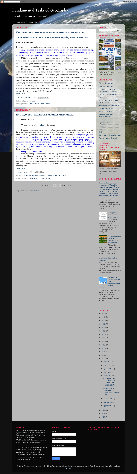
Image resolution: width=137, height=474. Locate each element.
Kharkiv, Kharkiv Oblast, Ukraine (38, 104)
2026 (103, 417)
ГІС (100, 132)
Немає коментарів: (25, 98)
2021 (103, 352)
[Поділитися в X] (43, 98)
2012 (103, 321)
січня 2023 (108, 362)
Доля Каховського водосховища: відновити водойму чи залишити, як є (51, 32)
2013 (103, 324)
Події (101, 97)
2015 (103, 331)
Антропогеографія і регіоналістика (106, 116)
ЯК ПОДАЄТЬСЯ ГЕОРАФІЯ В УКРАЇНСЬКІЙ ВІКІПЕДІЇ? (45, 115)
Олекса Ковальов (29, 101)
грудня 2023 (108, 406)
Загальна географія (33, 22)
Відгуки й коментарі (106, 83)
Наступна (66, 185)
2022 (103, 355)
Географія (39, 125)
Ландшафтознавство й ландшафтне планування (108, 90)
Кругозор (102, 129)
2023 (103, 359)
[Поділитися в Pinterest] (48, 98)
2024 (103, 410)
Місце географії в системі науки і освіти (37, 175)
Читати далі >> (21, 94)
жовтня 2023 (108, 402)
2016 (103, 334)
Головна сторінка (20, 22)
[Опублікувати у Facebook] (46, 98)
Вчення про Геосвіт (106, 109)
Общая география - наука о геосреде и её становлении (114, 239)
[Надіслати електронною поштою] (39, 98)
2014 (103, 328)
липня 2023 (108, 376)
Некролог (102, 120)
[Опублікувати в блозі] (41, 98)
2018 (103, 341)
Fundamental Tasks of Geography (40, 10)
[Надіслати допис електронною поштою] (35, 98)
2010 (103, 314)
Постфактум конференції (108, 138)
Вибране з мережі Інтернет (109, 94)
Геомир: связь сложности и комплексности (113, 215)
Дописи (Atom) (33, 191)
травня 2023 (108, 369)
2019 (103, 345)
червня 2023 (108, 372)
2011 (103, 317)
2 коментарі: (22, 172)
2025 (103, 414)
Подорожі (102, 126)
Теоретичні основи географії (109, 106)
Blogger (68, 468)
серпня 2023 (108, 399)
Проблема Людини (106, 123)
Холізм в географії (105, 112)
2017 (103, 338)
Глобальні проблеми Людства (110, 135)
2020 (103, 348)
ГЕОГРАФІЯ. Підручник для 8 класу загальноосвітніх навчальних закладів (109, 283)
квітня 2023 (108, 365)
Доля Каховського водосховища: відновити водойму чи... (111, 391)
